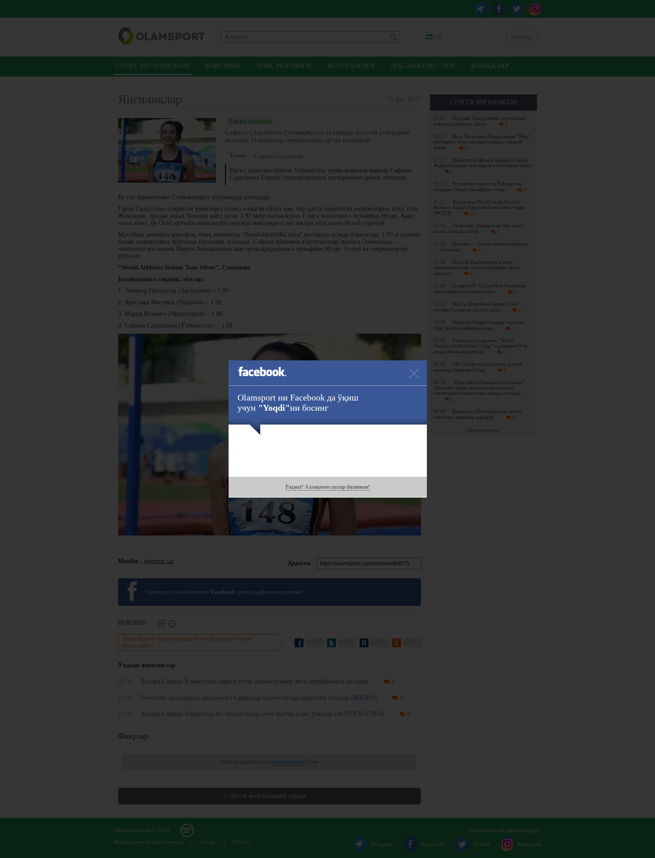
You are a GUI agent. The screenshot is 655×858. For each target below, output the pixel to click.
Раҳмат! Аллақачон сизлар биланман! (328, 487)
